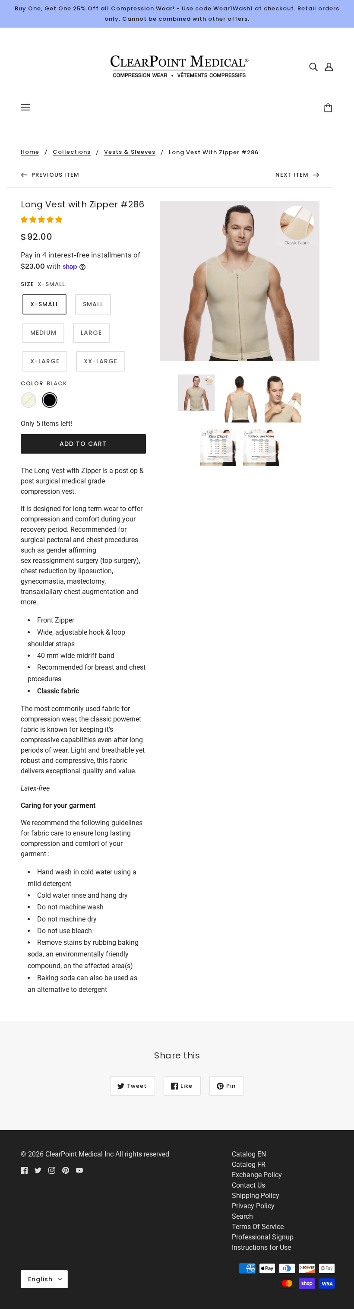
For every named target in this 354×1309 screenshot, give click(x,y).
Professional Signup (263, 1237)
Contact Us (248, 1185)
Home (30, 152)
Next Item (292, 175)
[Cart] (329, 108)
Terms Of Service (258, 1227)
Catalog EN (249, 1154)
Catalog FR (249, 1164)
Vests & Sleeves (129, 152)
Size (27, 284)
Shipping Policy (255, 1195)
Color (32, 383)
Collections (72, 152)
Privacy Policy (253, 1206)
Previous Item (54, 175)
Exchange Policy (257, 1175)
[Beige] (28, 400)
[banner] (177, 66)
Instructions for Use (261, 1247)
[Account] (329, 66)
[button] (42, 220)
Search (242, 1216)
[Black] (49, 400)
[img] (313, 66)
